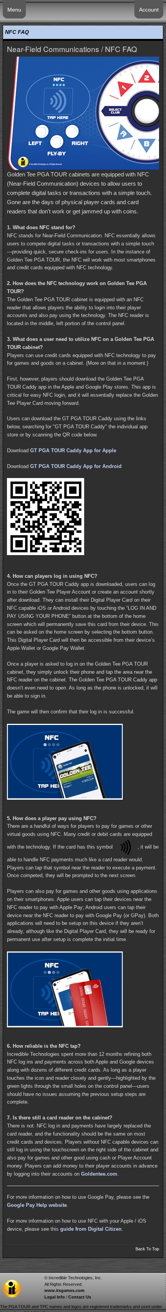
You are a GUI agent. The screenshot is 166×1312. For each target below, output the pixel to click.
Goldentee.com (99, 1174)
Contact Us (79, 1297)
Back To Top (147, 1249)
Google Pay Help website (37, 1205)
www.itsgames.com (64, 1290)
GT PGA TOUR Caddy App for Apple (73, 450)
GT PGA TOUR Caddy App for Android (76, 466)
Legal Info (54, 1297)
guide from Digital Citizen (91, 1229)
